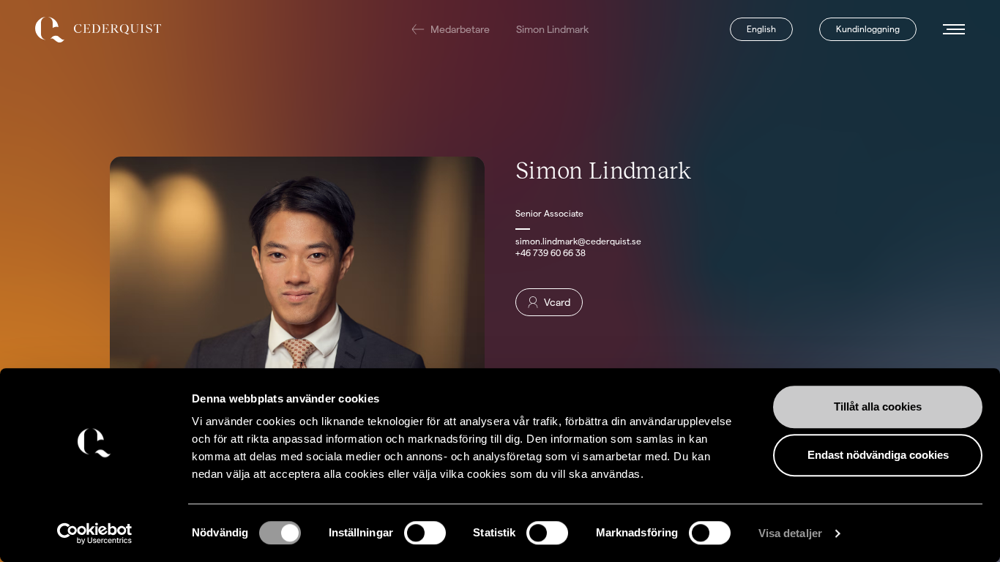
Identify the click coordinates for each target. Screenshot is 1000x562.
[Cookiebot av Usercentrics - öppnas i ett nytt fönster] (95, 533)
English (761, 29)
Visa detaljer (790, 533)
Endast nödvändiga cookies (878, 455)
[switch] (425, 532)
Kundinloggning (868, 29)
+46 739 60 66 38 (550, 253)
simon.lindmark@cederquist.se (578, 241)
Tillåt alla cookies (878, 406)
